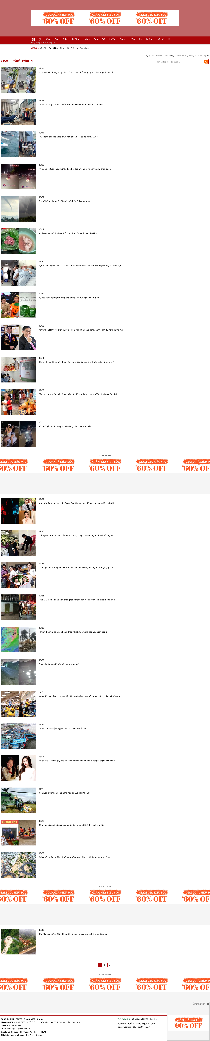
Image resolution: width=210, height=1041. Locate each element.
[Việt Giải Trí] (33, 39)
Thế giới (74, 48)
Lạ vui (112, 39)
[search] (168, 39)
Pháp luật (64, 48)
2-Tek (132, 39)
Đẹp (96, 39)
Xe (140, 39)
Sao (56, 39)
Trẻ (103, 39)
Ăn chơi (149, 39)
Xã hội (161, 39)
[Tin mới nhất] (39, 39)
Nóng (48, 39)
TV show (76, 39)
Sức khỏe (84, 48)
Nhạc (87, 39)
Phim (65, 39)
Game (122, 39)
